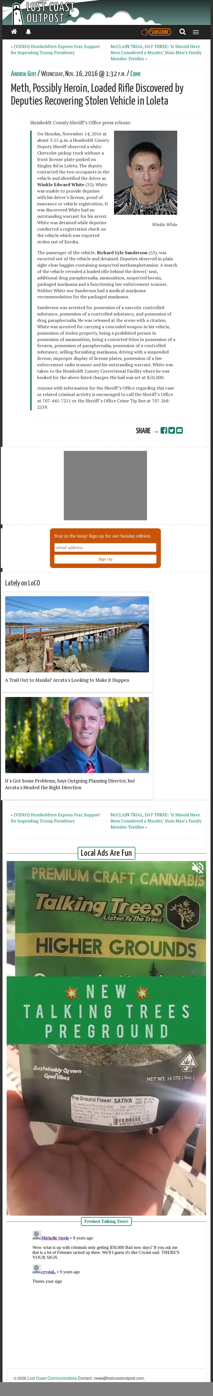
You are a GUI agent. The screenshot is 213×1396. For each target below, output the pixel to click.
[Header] (106, 12)
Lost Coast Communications (52, 1378)
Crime (135, 74)
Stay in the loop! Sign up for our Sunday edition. (102, 536)
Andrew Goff (23, 74)
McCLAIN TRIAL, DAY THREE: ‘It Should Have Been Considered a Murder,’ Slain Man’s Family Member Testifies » (156, 52)
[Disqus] (106, 1297)
